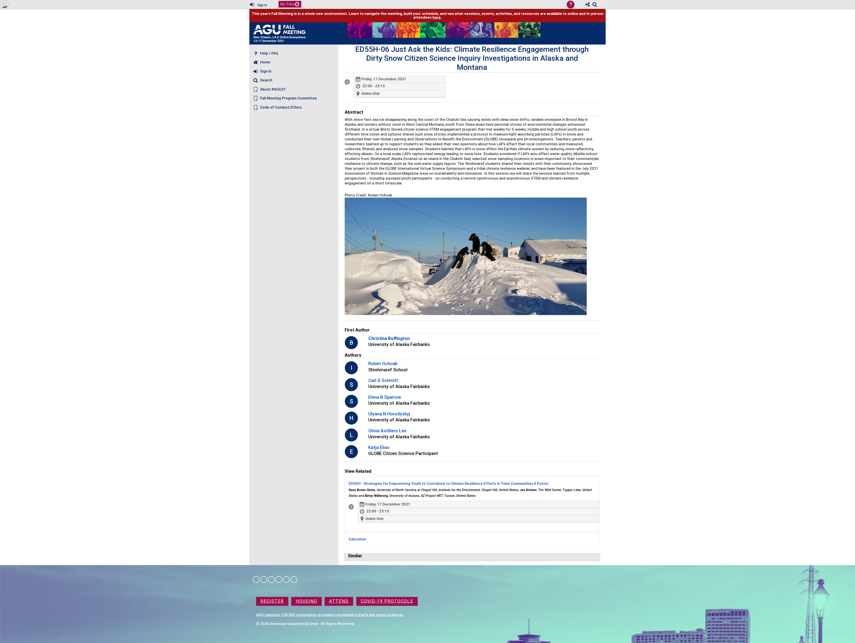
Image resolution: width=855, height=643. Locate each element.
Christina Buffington (389, 338)
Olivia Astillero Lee (387, 430)
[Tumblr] (278, 579)
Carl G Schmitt (383, 380)
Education (357, 539)
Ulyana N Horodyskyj (389, 413)
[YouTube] (294, 579)
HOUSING (306, 601)
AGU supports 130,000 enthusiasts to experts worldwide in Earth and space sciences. (330, 614)
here (436, 17)
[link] (594, 4)
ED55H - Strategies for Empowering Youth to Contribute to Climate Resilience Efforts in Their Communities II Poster (449, 483)
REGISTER (272, 601)
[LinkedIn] (271, 579)
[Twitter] (286, 579)
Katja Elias (378, 447)
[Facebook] (256, 579)
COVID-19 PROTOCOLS (387, 601)
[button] (347, 81)
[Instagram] (263, 579)
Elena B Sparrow (384, 397)
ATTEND (339, 601)
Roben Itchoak (382, 363)
